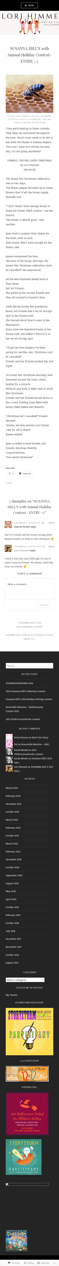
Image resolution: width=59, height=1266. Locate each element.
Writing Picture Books (34, 122)
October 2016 (12, 954)
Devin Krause (21, 737)
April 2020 (11, 899)
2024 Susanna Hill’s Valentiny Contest (25, 691)
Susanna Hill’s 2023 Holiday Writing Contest (29, 699)
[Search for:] (29, 665)
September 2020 (14, 875)
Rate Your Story (40, 737)
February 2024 (13, 795)
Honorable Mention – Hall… (36, 744)
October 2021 (12, 835)
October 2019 (12, 907)
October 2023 (12, 811)
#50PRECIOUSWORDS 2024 (19, 683)
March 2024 (12, 788)
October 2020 (12, 867)
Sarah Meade (21, 750)
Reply (51, 522)
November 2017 (14, 946)
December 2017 (13, 938)
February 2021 (13, 851)
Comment (44, 605)
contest (23, 119)
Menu (31, 5)
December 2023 (13, 803)
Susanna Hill (35, 119)
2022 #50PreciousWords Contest (23, 719)
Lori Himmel (45, 116)
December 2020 (14, 859)
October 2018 (12, 923)
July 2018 (10, 931)
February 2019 (13, 915)
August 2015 (12, 962)
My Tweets (11, 995)
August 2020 (12, 883)
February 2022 (13, 827)
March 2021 (12, 843)
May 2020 (11, 891)
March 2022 (12, 819)
